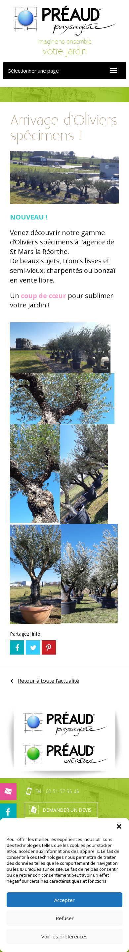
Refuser (65, 918)
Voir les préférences (64, 936)
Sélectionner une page (33, 70)
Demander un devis (67, 810)
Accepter (64, 900)
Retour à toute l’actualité (48, 680)
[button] (119, 826)
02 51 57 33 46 (62, 791)
